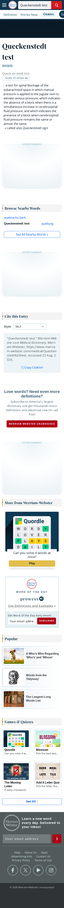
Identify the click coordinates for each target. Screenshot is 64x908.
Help (17, 852)
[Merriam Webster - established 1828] (13, 5)
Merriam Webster (12, 823)
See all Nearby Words (31, 234)
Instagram (51, 870)
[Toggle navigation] (4, 5)
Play (32, 563)
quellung (47, 224)
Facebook (12, 870)
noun (7, 65)
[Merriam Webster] (31, 584)
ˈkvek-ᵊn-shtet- (14, 78)
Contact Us (43, 856)
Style (7, 326)
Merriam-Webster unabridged (32, 424)
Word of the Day (31, 592)
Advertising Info (22, 856)
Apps (45, 852)
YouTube (38, 870)
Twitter (25, 870)
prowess (29, 598)
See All (31, 801)
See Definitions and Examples (30, 606)
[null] (41, 598)
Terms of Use (43, 860)
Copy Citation (33, 367)
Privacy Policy (21, 860)
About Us (31, 852)
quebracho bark (15, 217)
